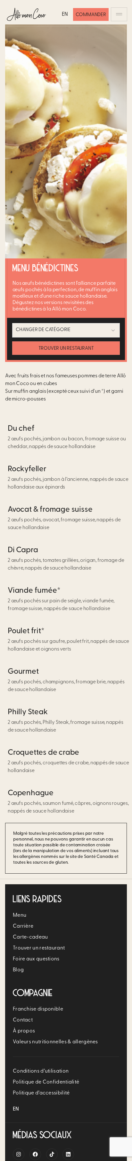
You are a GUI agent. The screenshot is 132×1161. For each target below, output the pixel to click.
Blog (18, 970)
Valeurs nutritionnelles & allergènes (55, 1042)
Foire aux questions (36, 959)
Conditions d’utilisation (41, 1071)
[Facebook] (35, 1154)
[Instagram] (18, 1154)
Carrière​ (23, 926)
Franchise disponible (38, 1009)
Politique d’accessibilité (41, 1093)
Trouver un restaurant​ (39, 948)
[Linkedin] (68, 1154)
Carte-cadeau (30, 937)
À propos (24, 1031)
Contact (23, 1020)
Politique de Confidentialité (46, 1082)
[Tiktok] (52, 1154)
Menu (19, 915)
